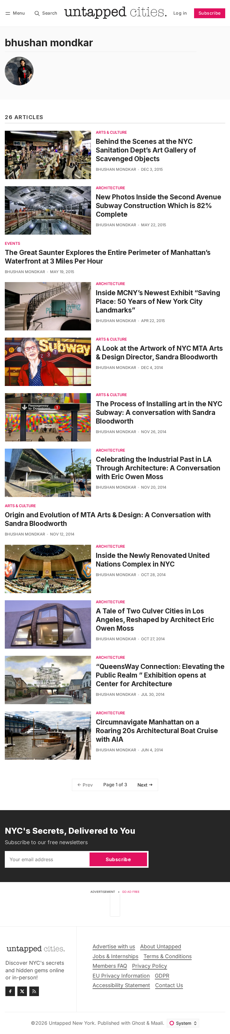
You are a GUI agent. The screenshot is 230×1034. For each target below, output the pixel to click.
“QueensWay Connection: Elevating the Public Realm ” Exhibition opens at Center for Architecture (160, 675)
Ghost (138, 1023)
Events (12, 244)
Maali (157, 1023)
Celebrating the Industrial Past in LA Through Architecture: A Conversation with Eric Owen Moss (158, 468)
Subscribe (210, 13)
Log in (180, 13)
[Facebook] (10, 991)
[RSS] (34, 991)
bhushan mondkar (116, 169)
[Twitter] (22, 991)
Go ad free (131, 891)
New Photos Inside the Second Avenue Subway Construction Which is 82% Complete (158, 205)
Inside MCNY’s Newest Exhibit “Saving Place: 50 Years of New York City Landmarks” (158, 301)
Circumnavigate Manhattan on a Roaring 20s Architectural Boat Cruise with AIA (157, 730)
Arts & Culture (111, 133)
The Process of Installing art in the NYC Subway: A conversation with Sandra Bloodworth (159, 412)
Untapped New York (72, 1023)
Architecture (110, 188)
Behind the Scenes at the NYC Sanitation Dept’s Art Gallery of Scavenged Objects (146, 150)
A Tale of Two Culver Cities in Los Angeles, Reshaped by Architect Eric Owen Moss (155, 619)
